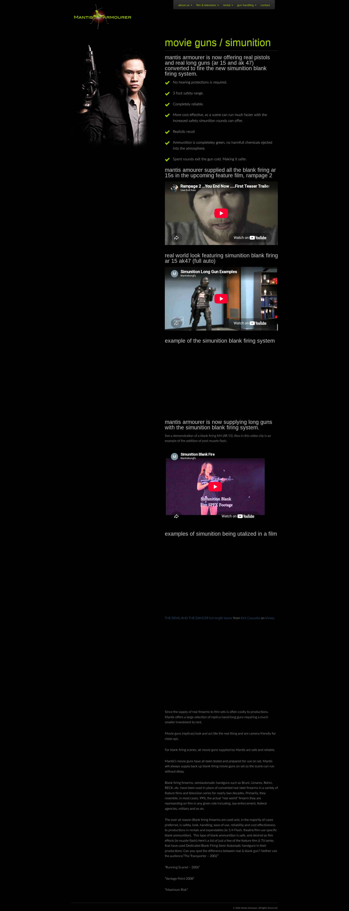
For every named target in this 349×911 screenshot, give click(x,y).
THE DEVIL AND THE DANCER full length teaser (198, 618)
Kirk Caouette (250, 618)
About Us (184, 5)
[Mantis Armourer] (102, 16)
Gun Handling (245, 5)
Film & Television (206, 5)
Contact (265, 5)
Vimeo (269, 618)
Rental (227, 5)
